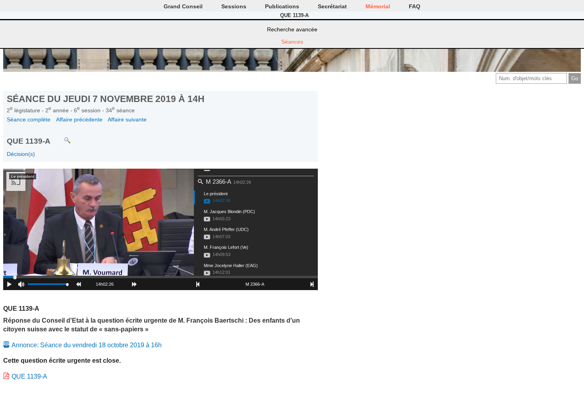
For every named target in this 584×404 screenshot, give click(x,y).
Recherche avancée (292, 29)
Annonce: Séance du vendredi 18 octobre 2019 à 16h (87, 345)
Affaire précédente (79, 119)
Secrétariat (332, 6)
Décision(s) (21, 154)
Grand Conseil (183, 6)
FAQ (414, 6)
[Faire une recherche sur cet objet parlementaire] (61, 137)
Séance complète (28, 119)
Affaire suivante (127, 119)
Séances (292, 41)
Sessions (233, 6)
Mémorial (377, 6)
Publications (282, 6)
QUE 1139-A (29, 376)
